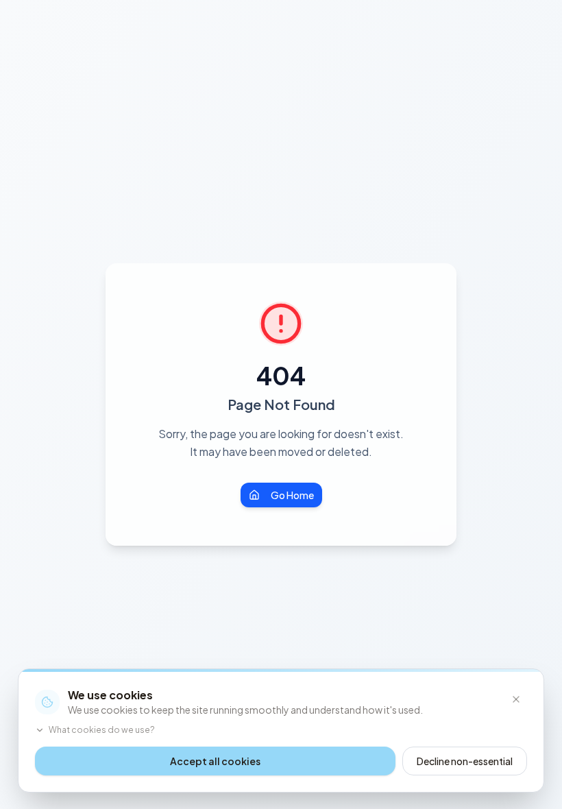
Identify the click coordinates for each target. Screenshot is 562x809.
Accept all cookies (215, 761)
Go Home (292, 495)
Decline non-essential (465, 761)
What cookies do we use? (102, 730)
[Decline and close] (516, 699)
